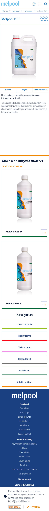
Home (5, 11)
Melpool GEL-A (14, 303)
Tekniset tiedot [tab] (40, 89)
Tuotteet (15, 11)
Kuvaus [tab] (8, 89)
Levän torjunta (24, 324)
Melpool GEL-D (14, 231)
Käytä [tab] (24, 89)
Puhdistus (28, 11)
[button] (34, 4)
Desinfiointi (24, 336)
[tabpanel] (24, 123)
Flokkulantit (24, 359)
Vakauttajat (24, 347)
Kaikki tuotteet (24, 382)
